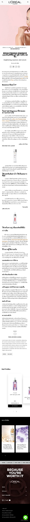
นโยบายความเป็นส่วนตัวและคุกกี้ (7, 510)
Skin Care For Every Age (20, 47)
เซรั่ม (22, 78)
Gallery (10, 354)
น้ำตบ (12, 80)
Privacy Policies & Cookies (6, 512)
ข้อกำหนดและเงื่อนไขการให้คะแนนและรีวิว (9, 517)
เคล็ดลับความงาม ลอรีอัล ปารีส (8, 47)
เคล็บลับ (4, 354)
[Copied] (16, 67)
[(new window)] (3, 500)
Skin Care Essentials (15, 48)
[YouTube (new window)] (9, 500)
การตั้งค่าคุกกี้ (4, 508)
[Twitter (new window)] (7, 500)
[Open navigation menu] (27, 2)
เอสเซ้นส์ (26, 76)
